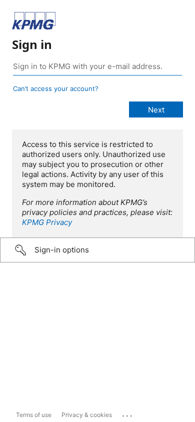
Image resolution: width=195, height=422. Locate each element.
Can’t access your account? (55, 88)
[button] (97, 250)
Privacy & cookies (87, 414)
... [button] (128, 413)
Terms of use (34, 414)
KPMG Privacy (47, 222)
